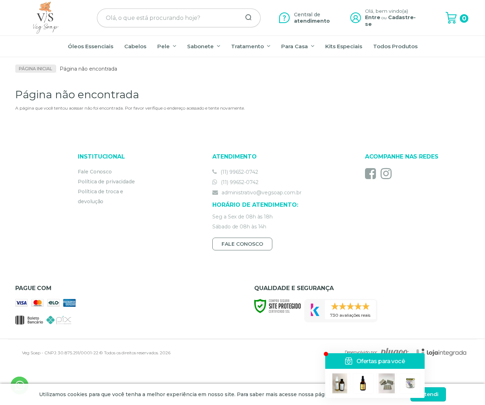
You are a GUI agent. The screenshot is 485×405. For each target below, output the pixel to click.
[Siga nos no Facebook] (372, 173)
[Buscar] (246, 17)
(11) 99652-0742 (238, 172)
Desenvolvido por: (361, 352)
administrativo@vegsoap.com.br (260, 192)
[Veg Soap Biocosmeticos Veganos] (45, 18)
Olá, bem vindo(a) (386, 11)
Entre (372, 17)
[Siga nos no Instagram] (388, 173)
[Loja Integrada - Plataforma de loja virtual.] (441, 352)
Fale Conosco (95, 171)
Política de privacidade (106, 181)
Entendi (428, 394)
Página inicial (35, 68)
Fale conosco (242, 244)
